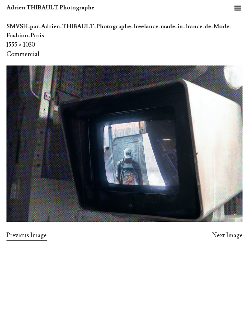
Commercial (22, 54)
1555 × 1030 (20, 45)
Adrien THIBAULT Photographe (50, 7)
